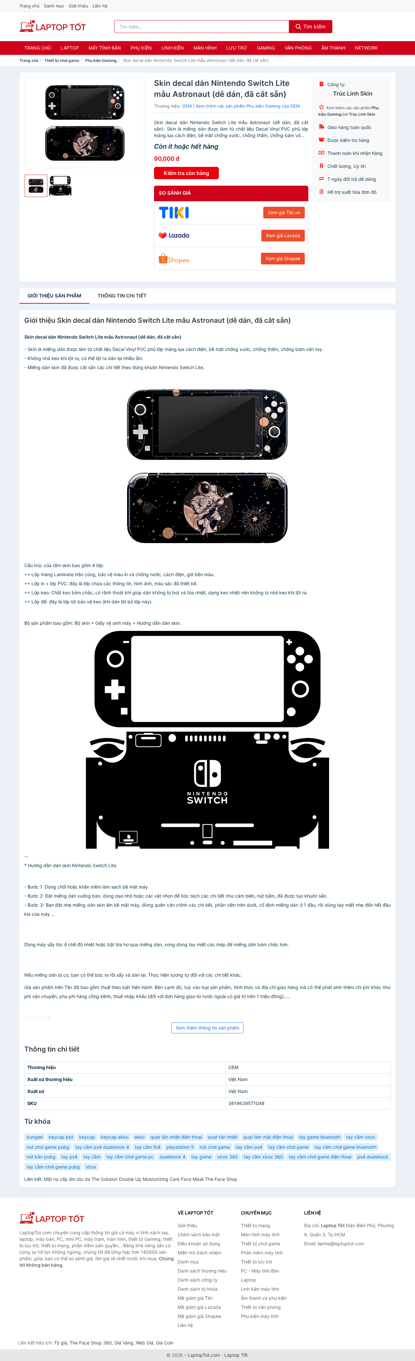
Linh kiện (172, 48)
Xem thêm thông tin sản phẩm (207, 1027)
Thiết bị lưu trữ (256, 1261)
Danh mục (54, 5)
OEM (187, 106)
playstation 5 (180, 1147)
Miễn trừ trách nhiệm (199, 1252)
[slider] (36, 186)
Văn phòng (298, 48)
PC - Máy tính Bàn (260, 1271)
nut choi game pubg (48, 1147)
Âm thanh (333, 48)
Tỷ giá (60, 1342)
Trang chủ (29, 5)
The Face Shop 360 (91, 1342)
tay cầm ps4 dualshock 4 (102, 1147)
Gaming (266, 48)
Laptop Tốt (236, 1355)
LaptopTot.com (204, 1355)
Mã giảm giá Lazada (199, 1307)
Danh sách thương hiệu (202, 1271)
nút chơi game (215, 1147)
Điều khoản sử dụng (199, 1243)
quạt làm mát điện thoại (268, 1137)
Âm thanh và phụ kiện (264, 1298)
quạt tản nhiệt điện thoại (176, 1137)
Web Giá (144, 1342)
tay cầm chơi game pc (130, 1156)
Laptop (70, 48)
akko (139, 1137)
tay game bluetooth (319, 1137)
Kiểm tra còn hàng (186, 173)
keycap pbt (61, 1137)
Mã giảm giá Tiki (195, 1298)
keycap (87, 1137)
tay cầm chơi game (288, 1147)
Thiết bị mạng (255, 1225)
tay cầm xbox (360, 1137)
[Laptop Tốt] (51, 1218)
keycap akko (114, 1137)
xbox (91, 1166)
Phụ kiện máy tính (260, 1316)
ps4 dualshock (372, 1156)
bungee (35, 1137)
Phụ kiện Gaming (101, 60)
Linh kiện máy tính (260, 1289)
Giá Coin (164, 1342)
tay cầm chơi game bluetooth (345, 1147)
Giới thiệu (78, 5)
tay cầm (92, 1156)
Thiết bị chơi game (61, 60)
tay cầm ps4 (249, 1147)
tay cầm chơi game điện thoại (320, 1156)
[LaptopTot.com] (52, 26)
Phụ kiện (141, 48)
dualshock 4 (172, 1156)
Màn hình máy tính (260, 1234)
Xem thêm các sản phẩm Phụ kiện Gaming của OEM (248, 106)
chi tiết (122, 296)
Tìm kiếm (314, 26)
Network (366, 48)
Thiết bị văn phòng (261, 1307)
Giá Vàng (123, 1342)
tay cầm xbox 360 (263, 1156)
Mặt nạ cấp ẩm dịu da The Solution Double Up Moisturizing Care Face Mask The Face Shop (140, 1179)
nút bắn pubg (41, 1156)
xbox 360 (227, 1156)
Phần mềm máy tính (262, 1252)
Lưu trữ (236, 48)
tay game (201, 1156)
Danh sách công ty (198, 1280)
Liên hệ (100, 5)
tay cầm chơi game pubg (53, 1166)
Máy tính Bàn (105, 48)
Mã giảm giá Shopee (199, 1316)
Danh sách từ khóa (198, 1289)
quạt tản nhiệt (222, 1137)
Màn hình (205, 48)
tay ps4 (69, 1156)
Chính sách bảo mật (199, 1234)
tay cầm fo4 (147, 1147)
